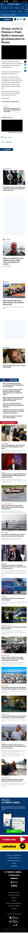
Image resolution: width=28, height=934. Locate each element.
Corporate (14, 908)
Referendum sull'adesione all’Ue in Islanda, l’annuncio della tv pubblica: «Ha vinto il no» (13, 688)
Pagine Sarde (14, 866)
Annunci (14, 863)
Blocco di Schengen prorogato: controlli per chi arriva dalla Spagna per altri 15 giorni (13, 385)
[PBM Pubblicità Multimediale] (14, 886)
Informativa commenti (14, 905)
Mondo (7, 19)
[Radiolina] (14, 846)
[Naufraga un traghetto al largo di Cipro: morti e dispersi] (14, 586)
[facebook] (4, 1)
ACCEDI (25, 1)
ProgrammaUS (4, 7)
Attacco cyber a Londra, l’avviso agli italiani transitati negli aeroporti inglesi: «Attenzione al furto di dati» (12, 658)
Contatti (14, 900)
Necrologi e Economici (14, 895)
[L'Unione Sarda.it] (14, 4)
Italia (22, 7)
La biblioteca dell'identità (14, 860)
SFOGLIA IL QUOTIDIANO (8, 15)
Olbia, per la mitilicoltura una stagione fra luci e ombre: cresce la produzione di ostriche (13, 261)
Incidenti (20, 11)
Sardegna (17, 7)
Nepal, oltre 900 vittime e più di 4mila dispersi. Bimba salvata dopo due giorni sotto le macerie (13, 399)
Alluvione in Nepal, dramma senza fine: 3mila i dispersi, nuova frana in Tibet (12, 780)
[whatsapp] (7, 1)
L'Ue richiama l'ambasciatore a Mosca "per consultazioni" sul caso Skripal (12, 110)
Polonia (5, 137)
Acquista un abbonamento (14, 857)
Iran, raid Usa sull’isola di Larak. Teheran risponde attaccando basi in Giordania (13, 405)
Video (11, 7)
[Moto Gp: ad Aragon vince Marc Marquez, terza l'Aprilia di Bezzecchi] (14, 291)
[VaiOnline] (14, 882)
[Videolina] (14, 839)
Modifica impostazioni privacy (14, 903)
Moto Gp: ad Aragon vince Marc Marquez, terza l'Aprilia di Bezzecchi (13, 302)
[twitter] (2, 1)
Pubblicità (14, 897)
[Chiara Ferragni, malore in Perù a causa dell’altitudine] (14, 356)
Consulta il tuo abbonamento (14, 855)
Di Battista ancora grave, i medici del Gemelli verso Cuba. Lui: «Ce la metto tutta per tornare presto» (13, 411)
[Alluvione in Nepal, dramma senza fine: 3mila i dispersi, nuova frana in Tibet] (14, 767)
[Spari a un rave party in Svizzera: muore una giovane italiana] (14, 615)
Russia (9, 137)
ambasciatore (8, 142)
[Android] (14, 921)
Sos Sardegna (12, 11)
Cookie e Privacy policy (14, 892)
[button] (15, 19)
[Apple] (14, 917)
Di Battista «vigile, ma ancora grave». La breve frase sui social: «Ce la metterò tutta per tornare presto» (13, 746)
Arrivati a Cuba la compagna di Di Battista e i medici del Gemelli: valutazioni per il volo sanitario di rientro (12, 392)
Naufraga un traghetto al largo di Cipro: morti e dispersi (12, 416)
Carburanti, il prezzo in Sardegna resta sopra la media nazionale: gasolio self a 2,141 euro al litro (14, 188)
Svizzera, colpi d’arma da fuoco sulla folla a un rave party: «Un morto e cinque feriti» (13, 716)
